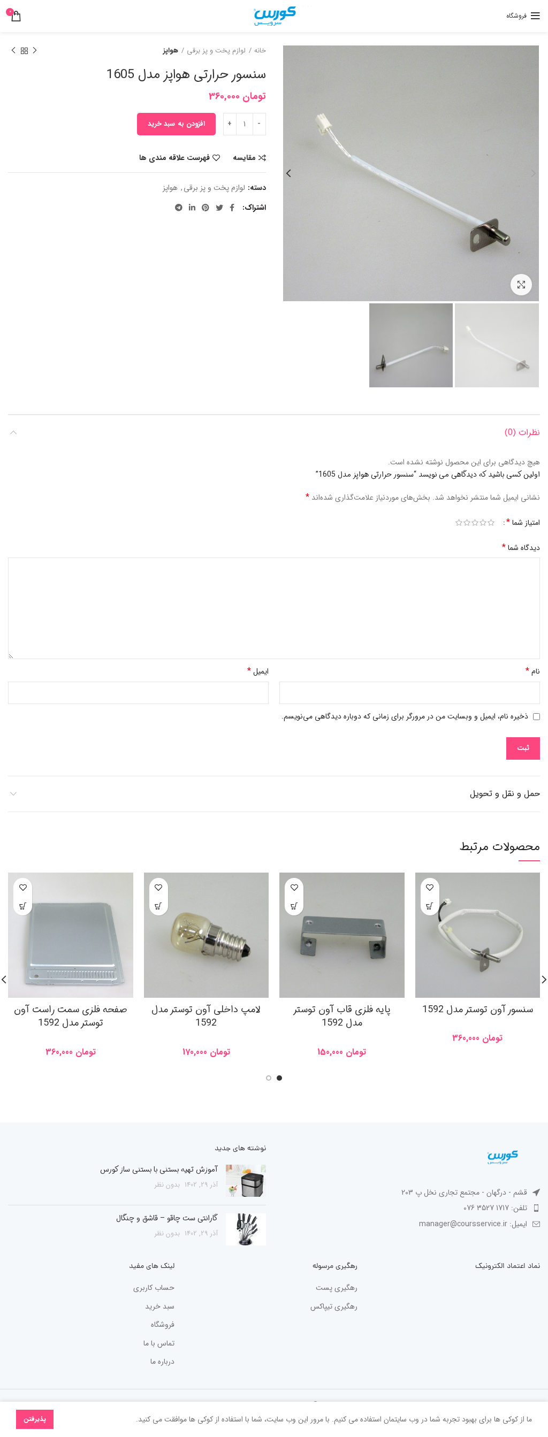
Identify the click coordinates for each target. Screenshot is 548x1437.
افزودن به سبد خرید (176, 123)
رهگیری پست (336, 1288)
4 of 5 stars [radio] (467, 523)
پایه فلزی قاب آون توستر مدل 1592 (342, 1016)
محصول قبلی (34, 50)
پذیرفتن (35, 1419)
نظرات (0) (522, 432)
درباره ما (162, 1362)
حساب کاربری (153, 1288)
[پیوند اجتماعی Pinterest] (205, 208)
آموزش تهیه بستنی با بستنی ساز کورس (159, 1169)
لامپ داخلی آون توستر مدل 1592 (206, 1016)
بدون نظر (167, 1185)
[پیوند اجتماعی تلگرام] (179, 208)
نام (533, 671)
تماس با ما (158, 1344)
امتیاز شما (523, 523)
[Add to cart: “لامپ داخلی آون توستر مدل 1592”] (158, 906)
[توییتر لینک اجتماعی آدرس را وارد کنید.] (219, 208)
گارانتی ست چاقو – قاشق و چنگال (167, 1218)
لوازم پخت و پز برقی (216, 50)
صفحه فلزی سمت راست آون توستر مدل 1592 (70, 1016)
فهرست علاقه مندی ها (174, 158)
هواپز (170, 50)
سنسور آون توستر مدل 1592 (477, 1009)
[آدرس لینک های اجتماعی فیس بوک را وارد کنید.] (232, 208)
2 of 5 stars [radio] (483, 523)
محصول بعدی (13, 50)
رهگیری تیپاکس (333, 1307)
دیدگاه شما (521, 547)
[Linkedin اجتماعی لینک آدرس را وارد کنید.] (192, 208)
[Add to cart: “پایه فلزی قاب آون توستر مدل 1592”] (294, 906)
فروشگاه (162, 1325)
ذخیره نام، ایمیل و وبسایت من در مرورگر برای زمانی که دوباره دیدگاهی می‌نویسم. (404, 716)
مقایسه (244, 158)
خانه (260, 50)
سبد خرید (159, 1307)
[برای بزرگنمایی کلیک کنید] (521, 284)
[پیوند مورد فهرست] (411, 1208)
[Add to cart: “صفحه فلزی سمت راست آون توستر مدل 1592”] (22, 906)
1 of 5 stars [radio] (491, 523)
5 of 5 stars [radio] (459, 523)
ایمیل (258, 671)
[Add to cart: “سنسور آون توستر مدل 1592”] (430, 906)
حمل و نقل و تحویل (505, 793)
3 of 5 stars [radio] (475, 523)
